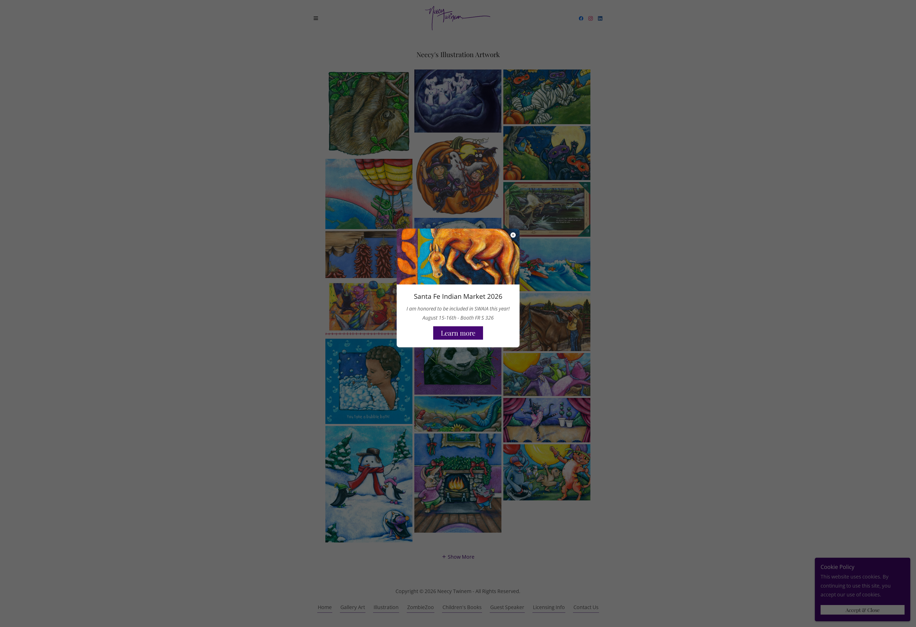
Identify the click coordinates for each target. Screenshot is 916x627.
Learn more (458, 332)
